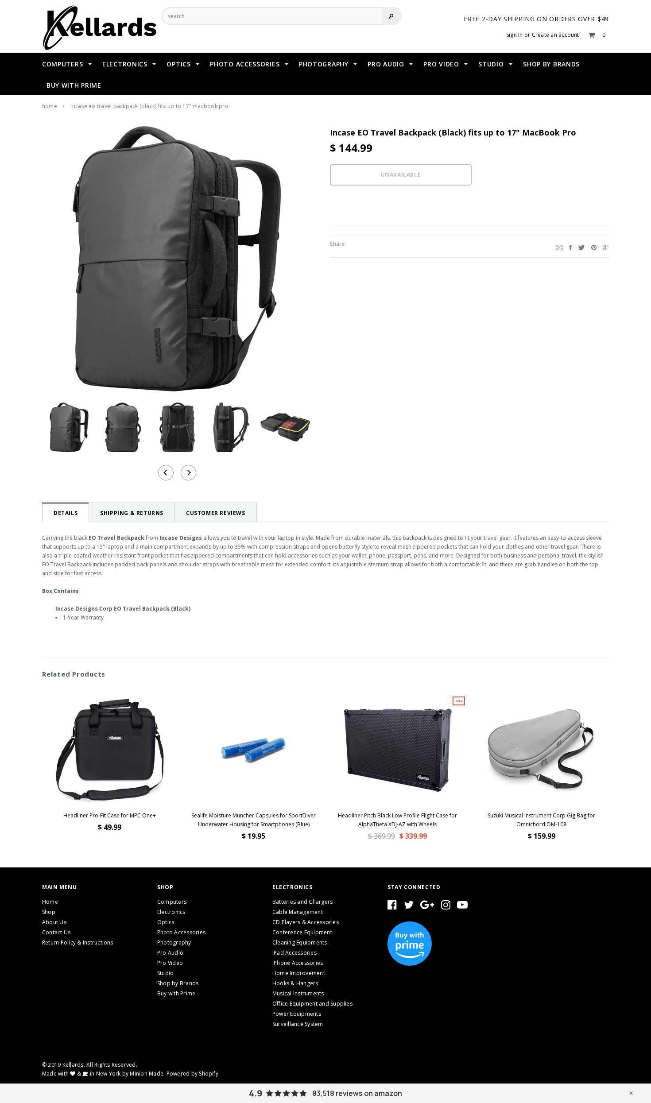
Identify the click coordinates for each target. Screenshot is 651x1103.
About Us (54, 922)
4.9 (255, 1093)
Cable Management (297, 912)
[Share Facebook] (570, 246)
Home (49, 106)
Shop (48, 912)
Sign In (514, 35)
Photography (174, 942)
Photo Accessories (181, 932)
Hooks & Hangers (295, 983)
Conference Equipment (302, 932)
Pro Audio (170, 952)
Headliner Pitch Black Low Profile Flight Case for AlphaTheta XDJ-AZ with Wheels (397, 820)
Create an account (555, 35)
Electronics (171, 912)
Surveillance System (297, 1024)
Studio (165, 973)
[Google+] (606, 246)
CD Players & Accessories (305, 922)
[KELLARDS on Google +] (427, 906)
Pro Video (170, 963)
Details (66, 513)
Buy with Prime (176, 993)
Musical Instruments (298, 993)
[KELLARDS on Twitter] (409, 906)
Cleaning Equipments (299, 942)
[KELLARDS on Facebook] (392, 906)
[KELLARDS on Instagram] (445, 906)
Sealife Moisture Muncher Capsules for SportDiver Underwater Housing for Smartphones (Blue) (253, 820)
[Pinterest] (594, 246)
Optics (165, 922)
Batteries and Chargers (302, 902)
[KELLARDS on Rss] (462, 906)
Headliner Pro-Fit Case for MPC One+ (109, 815)
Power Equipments (296, 1014)
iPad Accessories (294, 952)
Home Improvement (298, 973)
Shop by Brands (177, 983)
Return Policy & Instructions (77, 942)
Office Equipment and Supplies (312, 1003)
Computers (171, 902)
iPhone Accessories (297, 963)
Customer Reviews (215, 513)
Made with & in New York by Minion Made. (103, 1073)
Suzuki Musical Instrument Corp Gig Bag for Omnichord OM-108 (541, 820)
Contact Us (56, 932)
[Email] (559, 246)
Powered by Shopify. (193, 1073)
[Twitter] (581, 246)
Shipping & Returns (131, 513)
